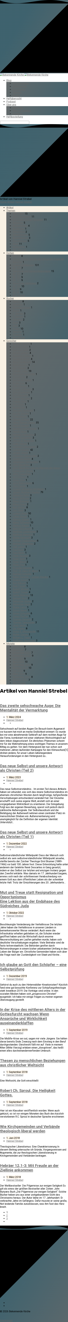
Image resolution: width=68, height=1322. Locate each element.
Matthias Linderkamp (24, 531)
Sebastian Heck (21, 604)
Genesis (17, 301)
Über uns (11, 104)
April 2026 (18, 649)
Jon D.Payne (19, 477)
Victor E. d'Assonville (24, 631)
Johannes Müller (22, 458)
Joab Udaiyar (20, 443)
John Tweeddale (22, 474)
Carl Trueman (20, 368)
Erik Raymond (20, 395)
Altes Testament (22, 216)
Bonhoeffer (19, 246)
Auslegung (18, 228)
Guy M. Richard (21, 413)
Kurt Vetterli (19, 507)
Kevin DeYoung (21, 498)
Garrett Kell (19, 407)
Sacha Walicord (21, 595)
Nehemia (17, 319)
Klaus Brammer (21, 501)
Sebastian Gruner (22, 601)
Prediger (17, 334)
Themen (17, 92)
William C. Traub (21, 637)
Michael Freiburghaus (24, 540)
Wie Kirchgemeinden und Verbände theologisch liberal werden (30, 1128)
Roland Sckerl (20, 580)
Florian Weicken (21, 398)
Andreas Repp (20, 346)
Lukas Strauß (20, 516)
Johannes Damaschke (25, 455)
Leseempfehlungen (23, 265)
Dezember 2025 (22, 652)
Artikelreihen (20, 86)
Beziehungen (20, 240)
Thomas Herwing (22, 619)
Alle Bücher (19, 337)
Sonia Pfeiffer (20, 616)
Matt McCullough (22, 528)
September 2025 (22, 655)
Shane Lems (19, 607)
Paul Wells (19, 552)
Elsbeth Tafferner (22, 389)
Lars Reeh (18, 510)
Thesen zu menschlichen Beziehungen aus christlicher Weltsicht (32, 1062)
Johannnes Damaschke (25, 461)
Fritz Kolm (18, 404)
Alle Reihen (19, 295)
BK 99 (16, 289)
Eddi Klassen (20, 386)
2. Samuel (18, 316)
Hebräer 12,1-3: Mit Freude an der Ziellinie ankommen (29, 1167)
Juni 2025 (18, 658)
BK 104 (17, 268)
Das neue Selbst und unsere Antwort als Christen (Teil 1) (31, 834)
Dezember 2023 (22, 676)
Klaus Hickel (19, 504)
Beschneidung (20, 237)
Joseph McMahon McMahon (28, 489)
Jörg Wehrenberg (22, 483)
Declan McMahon (22, 380)
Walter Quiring (20, 634)
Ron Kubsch (19, 583)
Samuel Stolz (20, 598)
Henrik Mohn (20, 431)
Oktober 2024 (20, 667)
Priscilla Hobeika (22, 567)
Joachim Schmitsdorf (24, 446)
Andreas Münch (21, 343)
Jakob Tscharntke (22, 437)
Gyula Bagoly (20, 416)
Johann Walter (20, 452)
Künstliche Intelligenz (25, 283)
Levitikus (18, 304)
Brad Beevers (20, 365)
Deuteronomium (21, 307)
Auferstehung (20, 225)
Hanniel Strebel (23, 202)
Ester (16, 322)
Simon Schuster (21, 613)
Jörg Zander (19, 486)
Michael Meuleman (23, 543)
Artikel (10, 202)
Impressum (6, 1320)
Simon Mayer (20, 610)
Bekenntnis (19, 231)
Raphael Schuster (22, 573)
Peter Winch (19, 561)
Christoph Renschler (24, 374)
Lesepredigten (21, 83)
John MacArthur (21, 464)
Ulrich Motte (19, 625)
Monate (10, 643)
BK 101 (17, 280)
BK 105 (17, 256)
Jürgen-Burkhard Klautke (26, 492)
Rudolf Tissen (20, 592)
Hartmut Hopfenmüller (25, 428)
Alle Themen (19, 249)
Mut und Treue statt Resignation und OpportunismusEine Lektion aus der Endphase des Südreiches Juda (31, 899)
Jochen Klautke (21, 449)
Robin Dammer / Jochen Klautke (30, 577)
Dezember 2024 (22, 664)
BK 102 (17, 277)
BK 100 (17, 286)
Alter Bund (18, 213)
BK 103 (17, 274)
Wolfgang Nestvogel (24, 640)
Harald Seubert (21, 425)
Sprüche (17, 331)
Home (3, 202)
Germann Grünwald (23, 410)
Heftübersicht (14, 98)
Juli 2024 (18, 670)
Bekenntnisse (20, 234)
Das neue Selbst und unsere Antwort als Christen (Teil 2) (31, 768)
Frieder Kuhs (20, 401)
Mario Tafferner (21, 522)
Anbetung (18, 222)
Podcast (11, 101)
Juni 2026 (18, 646)
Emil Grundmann (21, 392)
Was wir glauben (22, 110)
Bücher (10, 298)
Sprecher (11, 340)
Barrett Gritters (21, 352)
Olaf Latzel (19, 546)
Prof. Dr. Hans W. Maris (25, 570)
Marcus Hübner (21, 519)
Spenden (17, 113)
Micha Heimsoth (22, 537)
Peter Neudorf (20, 555)
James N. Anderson (23, 440)
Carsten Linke (20, 371)
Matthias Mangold (23, 534)
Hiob (15, 325)
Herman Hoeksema (23, 434)
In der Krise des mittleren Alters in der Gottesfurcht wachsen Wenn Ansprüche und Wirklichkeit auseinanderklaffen (32, 1016)
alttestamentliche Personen (28, 219)
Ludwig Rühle (20, 513)
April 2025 (18, 661)
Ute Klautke (19, 628)
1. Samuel (18, 313)
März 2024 (19, 673)
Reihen (10, 253)
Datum (16, 95)
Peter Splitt (19, 558)
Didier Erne (19, 383)
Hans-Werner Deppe (24, 422)
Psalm (16, 328)
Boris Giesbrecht (22, 362)
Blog (8, 80)
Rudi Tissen (19, 586)
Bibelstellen (19, 89)
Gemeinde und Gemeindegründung (31, 271)
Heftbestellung (14, 116)
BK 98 (16, 292)
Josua (16, 310)
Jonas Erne (19, 480)
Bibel (15, 243)
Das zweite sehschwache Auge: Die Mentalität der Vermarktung (30, 707)
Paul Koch (18, 549)
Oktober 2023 (20, 679)
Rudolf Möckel (21, 589)
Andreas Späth (21, 349)
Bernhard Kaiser (21, 359)
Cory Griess (19, 377)
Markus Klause (21, 525)
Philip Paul (19, 564)
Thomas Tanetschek (24, 622)
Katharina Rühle (21, 495)
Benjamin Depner (22, 355)
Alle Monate (19, 683)
